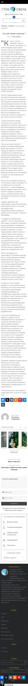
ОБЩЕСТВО (5, 621)
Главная (4, 26)
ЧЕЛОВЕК (4, 628)
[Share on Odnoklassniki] (16, 400)
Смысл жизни (5, 632)
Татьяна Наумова (16, 36)
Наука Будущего (12, 540)
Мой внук (14, 452)
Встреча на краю (12, 522)
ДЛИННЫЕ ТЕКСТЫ (7, 635)
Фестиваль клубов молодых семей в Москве (14, 468)
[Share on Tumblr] (3, 405)
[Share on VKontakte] (12, 400)
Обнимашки (11, 545)
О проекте (4, 651)
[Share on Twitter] (7, 400)
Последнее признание (14, 527)
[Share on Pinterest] (20, 400)
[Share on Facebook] (3, 400)
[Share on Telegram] (24, 400)
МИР (2, 617)
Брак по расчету (14, 460)
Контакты (4, 648)
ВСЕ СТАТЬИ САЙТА (7, 639)
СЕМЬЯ (11, 26)
